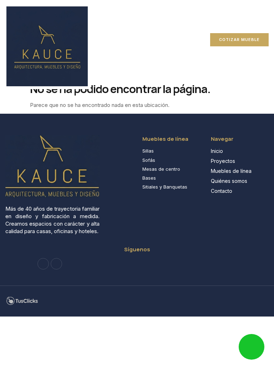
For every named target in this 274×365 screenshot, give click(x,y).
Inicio (217, 151)
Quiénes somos (229, 181)
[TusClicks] (22, 303)
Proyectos (223, 161)
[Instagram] (56, 263)
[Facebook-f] (43, 263)
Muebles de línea (231, 171)
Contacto (221, 191)
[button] (100, 39)
